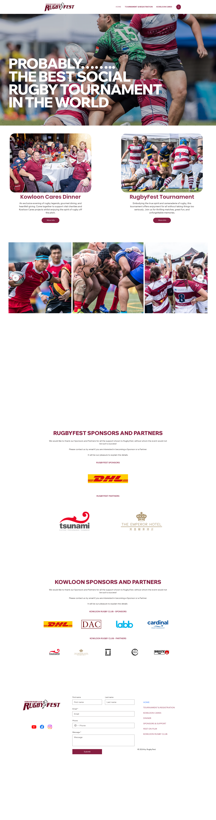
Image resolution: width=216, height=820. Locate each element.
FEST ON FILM (150, 728)
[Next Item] (200, 277)
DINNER (147, 718)
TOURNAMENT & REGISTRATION (159, 707)
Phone (75, 720)
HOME (146, 702)
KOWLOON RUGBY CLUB (155, 734)
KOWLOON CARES (152, 713)
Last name (109, 697)
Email (75, 709)
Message (76, 732)
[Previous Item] (15, 277)
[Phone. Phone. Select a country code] (76, 725)
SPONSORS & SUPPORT (154, 723)
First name (76, 697)
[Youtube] (34, 727)
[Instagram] (50, 727)
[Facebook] (42, 727)
